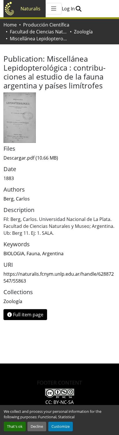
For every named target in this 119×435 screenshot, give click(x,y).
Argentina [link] (53, 253)
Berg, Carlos (16, 199)
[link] (59, 157)
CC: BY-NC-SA (59, 402)
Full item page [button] (27, 314)
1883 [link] (8, 178)
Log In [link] (68, 8)
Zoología (83, 32)
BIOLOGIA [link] (13, 253)
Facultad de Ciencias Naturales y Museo (39, 32)
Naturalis (30, 8)
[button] (78, 8)
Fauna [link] (33, 253)
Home (10, 25)
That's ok (15, 426)
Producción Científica (46, 25)
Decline (37, 426)
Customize (60, 426)
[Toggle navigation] (54, 8)
